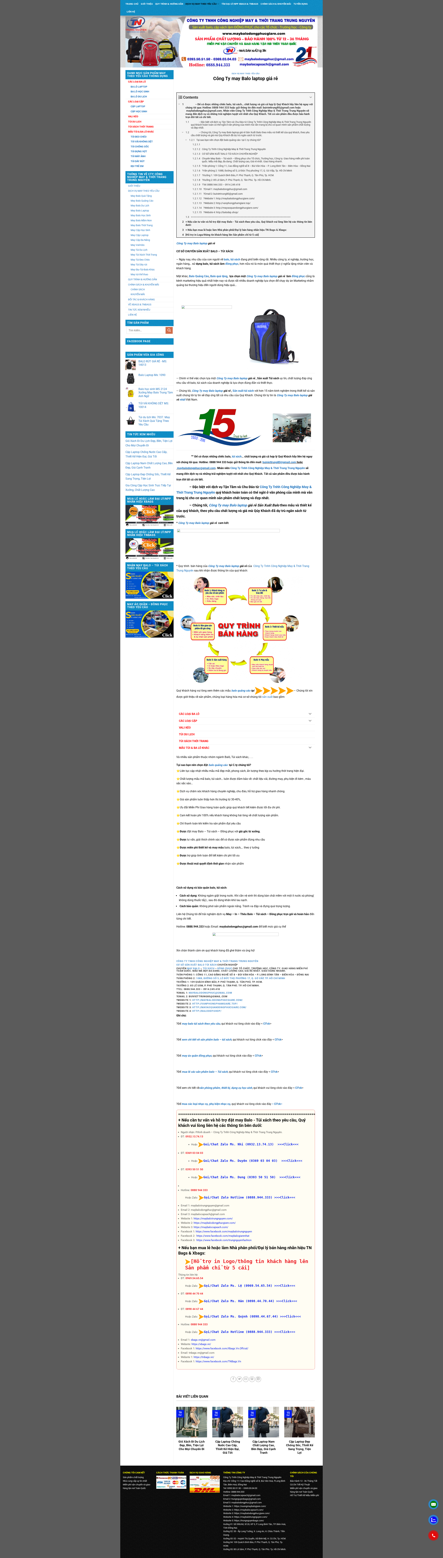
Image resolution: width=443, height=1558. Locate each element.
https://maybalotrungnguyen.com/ (213, 1218)
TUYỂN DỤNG (300, 4)
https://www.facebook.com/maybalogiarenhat (222, 1235)
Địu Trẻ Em (137, 166)
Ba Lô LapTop (139, 86)
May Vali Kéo (137, 245)
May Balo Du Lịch (140, 205)
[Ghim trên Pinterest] (252, 1379)
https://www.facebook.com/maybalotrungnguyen (224, 1231)
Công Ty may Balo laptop (192, 243)
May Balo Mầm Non (141, 220)
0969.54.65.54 (194, 1278)
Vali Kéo (133, 116)
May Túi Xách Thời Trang (144, 254)
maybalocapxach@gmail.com (245, 1495)
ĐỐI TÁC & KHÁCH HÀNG (141, 299)
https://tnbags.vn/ (204, 1357)
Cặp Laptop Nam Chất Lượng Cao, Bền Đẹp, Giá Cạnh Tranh (149, 465)
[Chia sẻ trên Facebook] (233, 1379)
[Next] (315, 1433)
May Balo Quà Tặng (141, 195)
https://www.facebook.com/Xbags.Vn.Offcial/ (222, 1348)
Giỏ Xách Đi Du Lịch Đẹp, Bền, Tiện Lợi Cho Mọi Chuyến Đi (148, 443)
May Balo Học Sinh (141, 215)
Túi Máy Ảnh (138, 156)
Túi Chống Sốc (140, 146)
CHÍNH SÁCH (138, 289)
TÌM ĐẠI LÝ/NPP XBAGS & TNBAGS (240, 4)
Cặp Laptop (138, 106)
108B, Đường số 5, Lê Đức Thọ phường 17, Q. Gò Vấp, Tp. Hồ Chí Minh (240, 978)
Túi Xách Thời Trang (141, 126)
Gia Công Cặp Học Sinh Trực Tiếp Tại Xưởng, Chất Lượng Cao (148, 488)
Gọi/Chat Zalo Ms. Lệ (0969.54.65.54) (238, 1285)
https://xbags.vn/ (201, 1344)
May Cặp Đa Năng (140, 240)
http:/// (217, 1000)
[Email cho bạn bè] (246, 1379)
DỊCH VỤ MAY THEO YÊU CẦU (201, 4)
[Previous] (175, 1433)
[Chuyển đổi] (310, 714)
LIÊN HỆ (131, 11)
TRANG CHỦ (131, 4)
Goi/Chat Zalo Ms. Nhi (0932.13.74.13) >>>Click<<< (251, 1144)
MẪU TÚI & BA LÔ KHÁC (194, 748)
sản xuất (267, 696)
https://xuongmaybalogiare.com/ (250, 1506)
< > (277, 1104)
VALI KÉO (185, 727)
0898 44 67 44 (194, 1309)
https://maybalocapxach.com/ (211, 1227)
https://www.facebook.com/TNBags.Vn (218, 1361)
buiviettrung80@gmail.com (279, 462)
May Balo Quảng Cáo (142, 200)
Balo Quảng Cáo (199, 276)
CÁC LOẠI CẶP (188, 721)
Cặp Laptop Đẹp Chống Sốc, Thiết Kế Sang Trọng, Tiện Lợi (147, 476)
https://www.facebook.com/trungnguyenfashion (223, 1240)
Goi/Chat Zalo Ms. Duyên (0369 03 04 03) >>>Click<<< (252, 1160)
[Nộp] (169, 330)
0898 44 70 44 (194, 1293)
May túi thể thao (139, 274)
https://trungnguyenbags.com (248, 1520)
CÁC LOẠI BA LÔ (189, 714)
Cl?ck (266, 1023)
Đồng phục (224, 968)
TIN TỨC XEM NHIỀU (139, 309)
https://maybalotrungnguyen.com (250, 1517)
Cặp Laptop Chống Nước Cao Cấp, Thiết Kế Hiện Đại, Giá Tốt (146, 454)
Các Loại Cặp (136, 101)
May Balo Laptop (140, 210)
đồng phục (231, 263)
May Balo (193, 968)
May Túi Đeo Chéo (140, 259)
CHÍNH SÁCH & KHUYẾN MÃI (276, 4)
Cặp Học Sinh (139, 111)
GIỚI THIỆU (147, 4)
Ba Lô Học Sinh (140, 91)
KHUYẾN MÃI (138, 294)
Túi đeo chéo (139, 136)
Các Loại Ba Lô (137, 81)
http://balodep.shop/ (207, 1011)
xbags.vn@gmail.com (203, 1339)
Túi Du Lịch (134, 121)
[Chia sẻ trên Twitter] (239, 1379)
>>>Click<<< (284, 1197)
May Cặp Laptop (139, 235)
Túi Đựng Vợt (139, 151)
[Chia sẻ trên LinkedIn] (258, 1379)
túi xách (237, 456)
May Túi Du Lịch (139, 249)
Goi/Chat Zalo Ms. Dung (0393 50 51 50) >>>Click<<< (251, 1177)
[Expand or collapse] (311, 97)
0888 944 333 (199, 1190)
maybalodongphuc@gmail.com (196, 468)
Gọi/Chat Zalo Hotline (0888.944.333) (238, 1197)
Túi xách (208, 968)
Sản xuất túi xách (243, 390)
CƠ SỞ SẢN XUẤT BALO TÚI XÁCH (197, 964)
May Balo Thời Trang (142, 225)
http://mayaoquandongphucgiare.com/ (219, 1007)
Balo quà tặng (218, 276)
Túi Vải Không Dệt (142, 141)
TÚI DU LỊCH (187, 734)
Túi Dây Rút (138, 161)
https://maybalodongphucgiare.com (251, 1513)
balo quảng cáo (240, 690)
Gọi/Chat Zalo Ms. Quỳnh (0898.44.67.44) (241, 1316)
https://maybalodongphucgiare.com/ (215, 1222)
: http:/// (214, 1003)
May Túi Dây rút (139, 264)
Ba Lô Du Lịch (139, 96)
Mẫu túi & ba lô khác (141, 131)
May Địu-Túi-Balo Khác (143, 269)
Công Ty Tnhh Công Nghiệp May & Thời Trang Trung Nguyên (267, 468)
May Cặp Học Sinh (140, 230)
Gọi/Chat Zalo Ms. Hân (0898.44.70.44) (239, 1301)
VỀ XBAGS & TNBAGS (139, 304)
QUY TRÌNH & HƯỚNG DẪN (169, 4)
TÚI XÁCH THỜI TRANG (193, 741)
